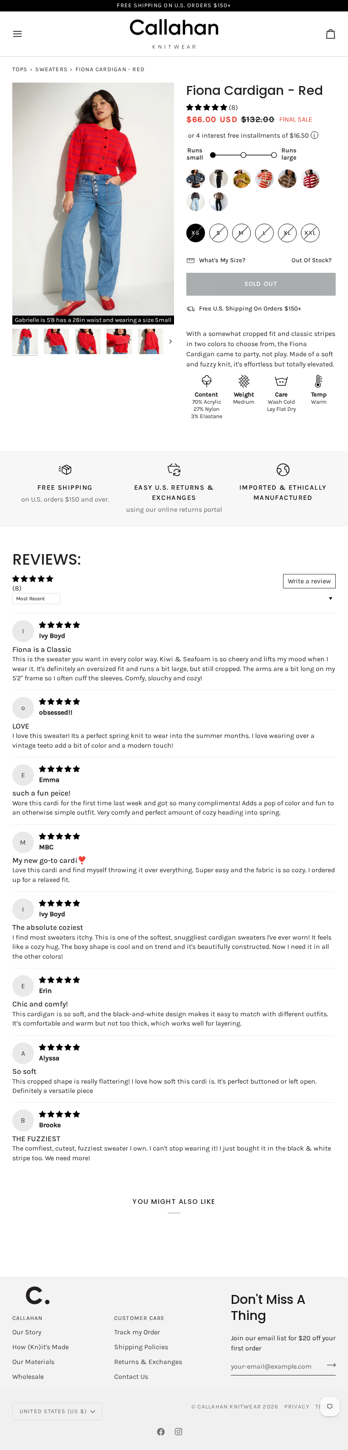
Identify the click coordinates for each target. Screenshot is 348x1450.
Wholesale (28, 1376)
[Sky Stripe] (197, 180)
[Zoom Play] (93, 204)
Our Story (26, 1332)
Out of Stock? (311, 260)
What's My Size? (222, 260)
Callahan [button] (27, 1318)
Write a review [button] (309, 581)
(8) (17, 588)
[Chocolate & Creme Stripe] (218, 203)
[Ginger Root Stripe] (289, 180)
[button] (207, 107)
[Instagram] (178, 1432)
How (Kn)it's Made (40, 1347)
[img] (59, 625)
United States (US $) (53, 1411)
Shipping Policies (141, 1347)
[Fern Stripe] (243, 180)
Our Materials (33, 1362)
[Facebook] (161, 1432)
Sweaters (51, 69)
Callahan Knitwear (229, 1406)
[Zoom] (28, 308)
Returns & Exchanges (148, 1362)
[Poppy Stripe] (266, 180)
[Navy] (197, 203)
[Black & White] (220, 180)
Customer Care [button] (139, 1318)
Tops (20, 69)
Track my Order (137, 1332)
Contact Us (131, 1376)
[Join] (329, 1365)
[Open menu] (25, 34)
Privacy (296, 1406)
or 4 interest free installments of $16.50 (251, 135)
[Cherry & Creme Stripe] (312, 180)
